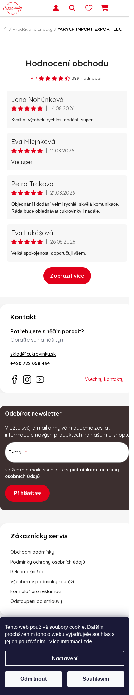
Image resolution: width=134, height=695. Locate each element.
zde (87, 641)
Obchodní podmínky (32, 552)
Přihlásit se (27, 493)
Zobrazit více (67, 276)
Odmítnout (33, 679)
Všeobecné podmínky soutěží (42, 582)
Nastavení (64, 658)
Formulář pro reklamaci (35, 591)
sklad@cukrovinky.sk (33, 354)
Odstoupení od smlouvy (36, 601)
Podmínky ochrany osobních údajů (47, 562)
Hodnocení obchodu (67, 63)
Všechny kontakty (104, 379)
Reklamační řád (27, 572)
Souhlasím (96, 679)
